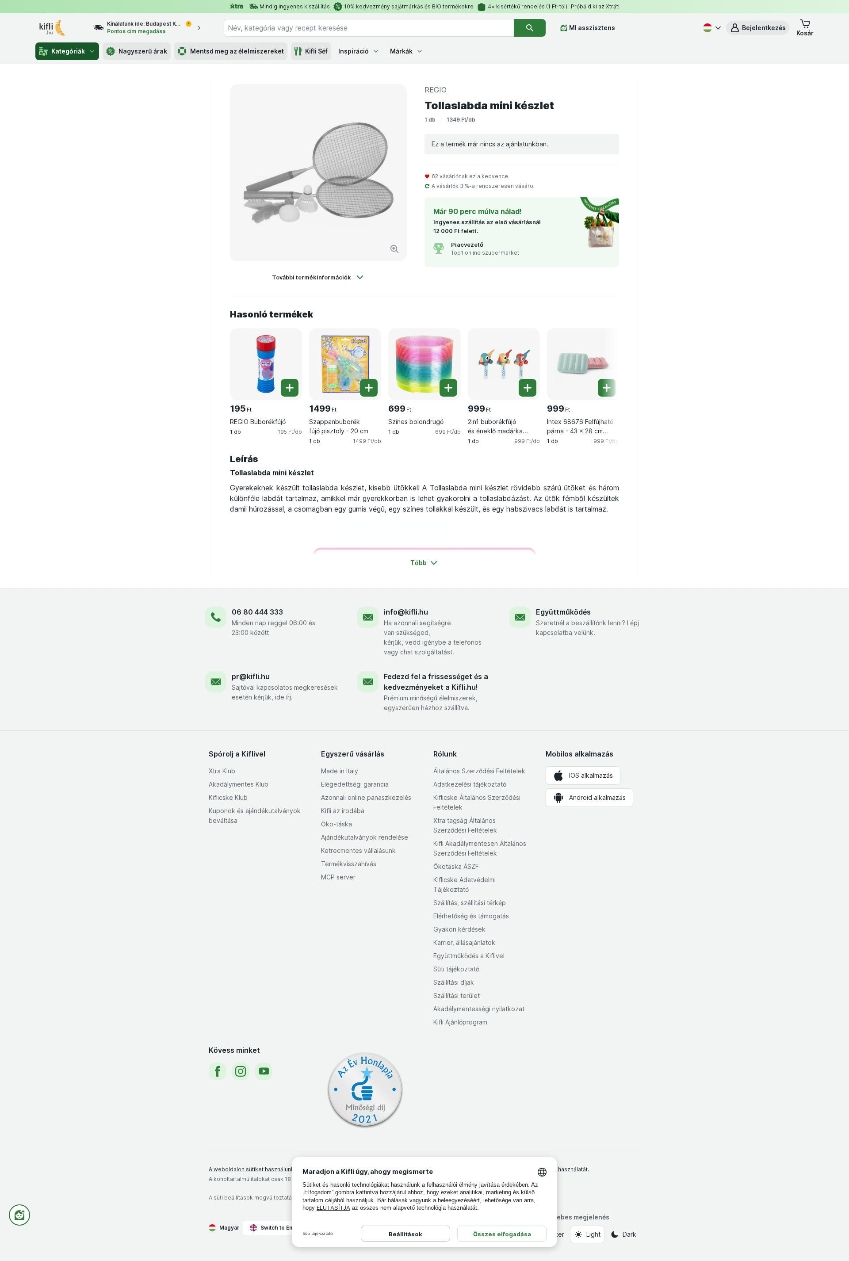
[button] (757, 28)
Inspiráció (353, 51)
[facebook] (217, 1071)
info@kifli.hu (406, 612)
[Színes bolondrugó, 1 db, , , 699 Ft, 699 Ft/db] (424, 364)
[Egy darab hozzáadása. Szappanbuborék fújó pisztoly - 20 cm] (369, 388)
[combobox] (369, 28)
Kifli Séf (316, 51)
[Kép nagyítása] (394, 249)
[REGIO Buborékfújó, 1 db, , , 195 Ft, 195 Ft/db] (266, 364)
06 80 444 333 (257, 612)
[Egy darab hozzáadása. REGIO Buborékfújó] (289, 388)
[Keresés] (530, 28)
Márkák (401, 51)
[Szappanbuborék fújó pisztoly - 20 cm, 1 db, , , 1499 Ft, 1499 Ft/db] (345, 364)
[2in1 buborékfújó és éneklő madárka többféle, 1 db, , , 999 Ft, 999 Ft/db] (504, 364)
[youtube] (263, 1071)
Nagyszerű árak (143, 51)
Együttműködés (563, 612)
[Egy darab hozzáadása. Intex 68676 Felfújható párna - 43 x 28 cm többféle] (607, 388)
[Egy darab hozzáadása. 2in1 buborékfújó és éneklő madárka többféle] (527, 388)
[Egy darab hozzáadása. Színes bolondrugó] (448, 388)
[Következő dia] (601, 360)
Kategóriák (68, 51)
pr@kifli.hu (251, 676)
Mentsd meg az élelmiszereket (237, 51)
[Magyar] (711, 28)
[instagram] (240, 1071)
